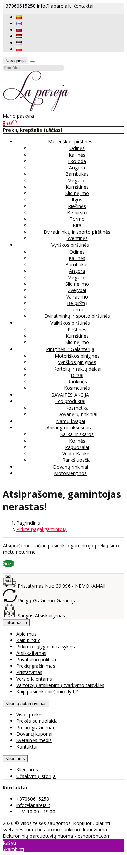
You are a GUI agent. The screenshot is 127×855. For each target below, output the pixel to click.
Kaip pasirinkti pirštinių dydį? (47, 691)
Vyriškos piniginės (77, 362)
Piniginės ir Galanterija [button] (70, 349)
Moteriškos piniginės (77, 356)
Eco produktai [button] (70, 401)
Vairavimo (77, 296)
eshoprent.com (94, 836)
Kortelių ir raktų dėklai (77, 368)
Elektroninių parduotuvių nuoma (38, 836)
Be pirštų (77, 212)
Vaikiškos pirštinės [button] (70, 322)
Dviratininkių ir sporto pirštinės (77, 232)
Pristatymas (29, 672)
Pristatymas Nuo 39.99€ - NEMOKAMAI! (60, 586)
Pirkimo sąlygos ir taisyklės (45, 646)
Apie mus (26, 634)
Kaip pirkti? (28, 640)
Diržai (77, 375)
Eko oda (77, 161)
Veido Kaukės (77, 453)
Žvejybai (77, 290)
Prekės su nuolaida (37, 721)
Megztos (77, 180)
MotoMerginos (70, 473)
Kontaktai (82, 6)
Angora (77, 167)
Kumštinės (77, 187)
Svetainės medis (34, 740)
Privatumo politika (36, 659)
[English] (19, 23)
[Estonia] (19, 43)
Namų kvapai (70, 421)
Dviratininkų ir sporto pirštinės (77, 316)
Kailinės (77, 154)
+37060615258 (19, 6)
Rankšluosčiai (77, 460)
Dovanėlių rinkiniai (77, 414)
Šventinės (77, 238)
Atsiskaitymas (31, 653)
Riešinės (77, 206)
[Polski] (19, 49)
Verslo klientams (34, 678)
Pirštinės (77, 329)
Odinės (77, 148)
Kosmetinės (77, 388)
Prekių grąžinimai (35, 727)
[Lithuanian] (19, 17)
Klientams (15, 758)
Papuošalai (77, 447)
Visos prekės (30, 714)
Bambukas (77, 174)
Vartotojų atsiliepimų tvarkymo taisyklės (60, 685)
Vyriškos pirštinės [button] (70, 245)
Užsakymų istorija (36, 776)
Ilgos (77, 199)
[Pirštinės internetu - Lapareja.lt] (36, 109)
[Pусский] (19, 30)
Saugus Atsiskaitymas (40, 615)
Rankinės (77, 381)
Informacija (16, 622)
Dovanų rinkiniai (70, 467)
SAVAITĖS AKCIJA (70, 394)
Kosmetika (77, 408)
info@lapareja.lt (54, 6)
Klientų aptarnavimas (26, 703)
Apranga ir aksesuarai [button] (70, 427)
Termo (77, 219)
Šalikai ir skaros (77, 434)
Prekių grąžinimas (35, 666)
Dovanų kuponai (34, 734)
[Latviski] (19, 36)
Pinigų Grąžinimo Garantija (47, 600)
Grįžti (8, 563)
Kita (77, 225)
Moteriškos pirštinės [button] (70, 141)
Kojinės (77, 440)
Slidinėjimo (77, 193)
